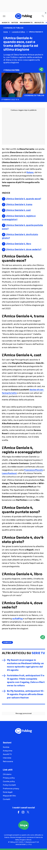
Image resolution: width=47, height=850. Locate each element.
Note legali (7, 792)
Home (5, 32)
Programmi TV (26, 22)
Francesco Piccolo (33, 470)
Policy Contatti (9, 785)
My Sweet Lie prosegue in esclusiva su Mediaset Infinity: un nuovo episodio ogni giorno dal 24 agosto (25, 665)
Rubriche (7, 642)
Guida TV (6, 22)
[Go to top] (42, 842)
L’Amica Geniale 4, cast (18, 210)
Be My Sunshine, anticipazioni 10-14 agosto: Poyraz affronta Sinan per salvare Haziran (25, 694)
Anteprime (7, 751)
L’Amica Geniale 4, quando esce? (23, 199)
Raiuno (30, 172)
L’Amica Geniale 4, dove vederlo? (23, 249)
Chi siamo (7, 774)
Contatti (6, 799)
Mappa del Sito (9, 796)
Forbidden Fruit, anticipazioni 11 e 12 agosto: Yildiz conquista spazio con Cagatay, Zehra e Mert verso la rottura (26, 680)
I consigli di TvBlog (18, 32)
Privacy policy (9, 778)
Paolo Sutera (12, 70)
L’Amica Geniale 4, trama (19, 204)
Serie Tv (38, 653)
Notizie (14, 22)
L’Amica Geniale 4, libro (18, 244)
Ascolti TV (39, 22)
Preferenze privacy (11, 789)
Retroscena (8, 761)
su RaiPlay (17, 618)
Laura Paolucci (9, 473)
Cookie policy (9, 781)
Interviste (7, 758)
